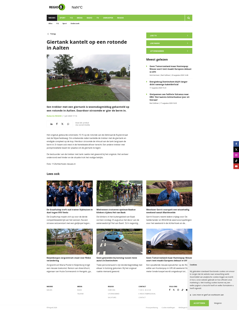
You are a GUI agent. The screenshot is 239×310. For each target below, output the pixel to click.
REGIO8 (120, 18)
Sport (62, 18)
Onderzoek (75, 23)
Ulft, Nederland (83, 7)
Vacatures (112, 297)
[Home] (57, 7)
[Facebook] (169, 290)
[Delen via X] (62, 124)
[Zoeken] (188, 18)
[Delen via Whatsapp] (68, 124)
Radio (89, 18)
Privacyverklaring (152, 308)
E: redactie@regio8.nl (147, 294)
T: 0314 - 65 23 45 (145, 290)
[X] (174, 290)
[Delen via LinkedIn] (51, 124)
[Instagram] (178, 290)
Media (80, 18)
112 (71, 18)
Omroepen (108, 18)
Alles (50, 23)
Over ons (111, 290)
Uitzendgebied (113, 294)
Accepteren (199, 303)
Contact (142, 297)
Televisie (80, 294)
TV (97, 18)
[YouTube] (187, 290)
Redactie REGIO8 (54, 116)
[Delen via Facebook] (56, 124)
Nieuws (52, 18)
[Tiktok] (182, 290)
